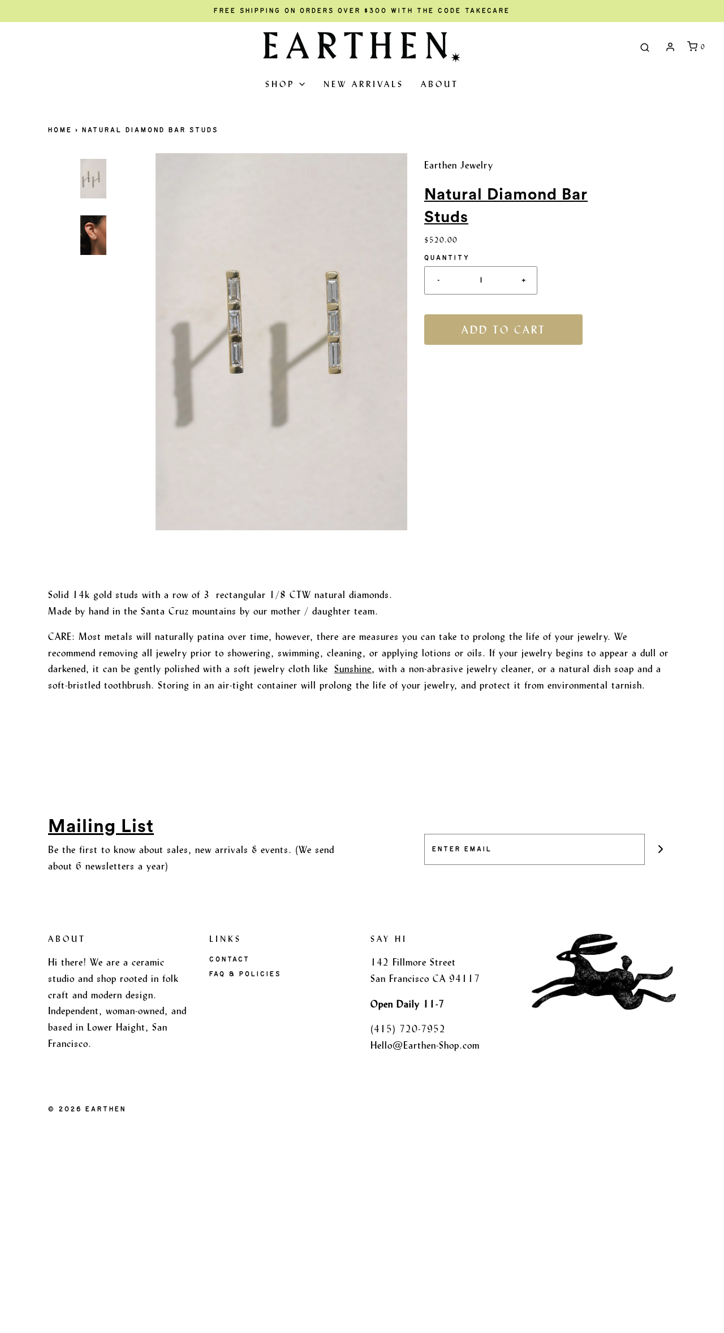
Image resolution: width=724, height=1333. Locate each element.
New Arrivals (364, 84)
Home (60, 130)
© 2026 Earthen (87, 1109)
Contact (229, 959)
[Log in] (670, 47)
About (440, 84)
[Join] (660, 849)
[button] (93, 283)
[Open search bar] (645, 47)
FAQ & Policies (245, 974)
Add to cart (504, 329)
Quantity (447, 257)
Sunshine (353, 669)
